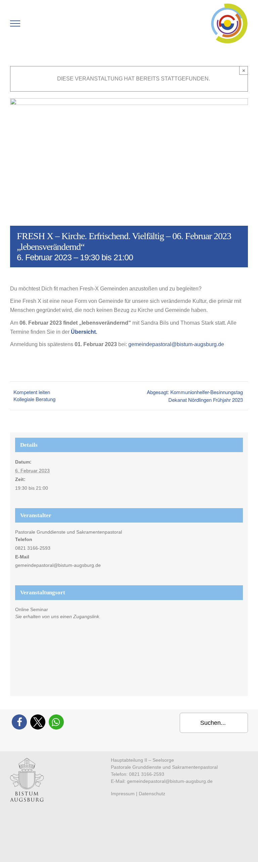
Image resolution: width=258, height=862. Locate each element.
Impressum (123, 793)
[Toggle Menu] (15, 23)
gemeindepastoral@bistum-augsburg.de (176, 344)
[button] (19, 722)
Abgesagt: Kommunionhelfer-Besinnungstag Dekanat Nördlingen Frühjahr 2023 (195, 395)
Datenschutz (152, 793)
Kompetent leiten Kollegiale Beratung (34, 395)
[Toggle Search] (38, 23)
